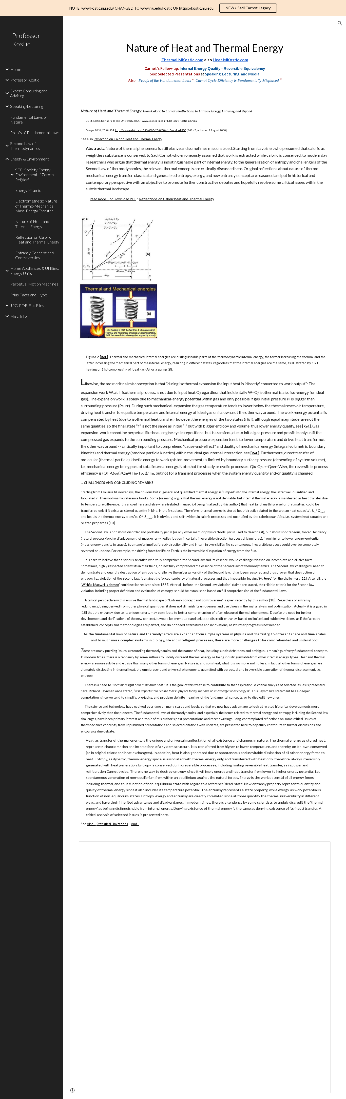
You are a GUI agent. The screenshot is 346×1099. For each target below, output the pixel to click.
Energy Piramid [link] (28, 190)
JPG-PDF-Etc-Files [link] (27, 305)
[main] (205, 61)
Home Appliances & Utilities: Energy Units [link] (34, 270)
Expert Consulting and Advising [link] (29, 93)
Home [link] (15, 69)
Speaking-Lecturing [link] (26, 106)
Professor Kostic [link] (24, 79)
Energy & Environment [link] (29, 158)
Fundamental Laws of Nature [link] (28, 119)
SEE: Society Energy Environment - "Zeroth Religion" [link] (34, 174)
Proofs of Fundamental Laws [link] (35, 132)
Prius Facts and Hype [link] (28, 294)
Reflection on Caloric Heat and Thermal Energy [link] (37, 239)
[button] (340, 23)
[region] (173, 8)
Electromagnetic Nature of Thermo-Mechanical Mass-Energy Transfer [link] (36, 205)
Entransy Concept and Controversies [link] (34, 255)
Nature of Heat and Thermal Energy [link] (32, 224)
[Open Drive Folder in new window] (321, 847)
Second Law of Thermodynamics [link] (25, 146)
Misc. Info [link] (18, 316)
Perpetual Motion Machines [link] (34, 283)
